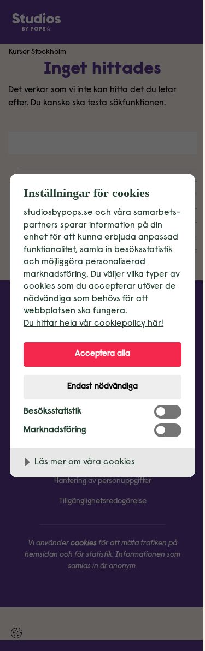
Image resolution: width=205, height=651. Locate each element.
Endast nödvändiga (102, 387)
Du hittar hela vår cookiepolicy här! (93, 323)
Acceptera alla (102, 354)
